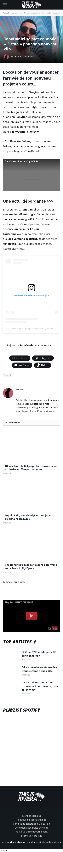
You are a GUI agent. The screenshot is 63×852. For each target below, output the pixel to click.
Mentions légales (31, 815)
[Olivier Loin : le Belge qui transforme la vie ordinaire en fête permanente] (31, 446)
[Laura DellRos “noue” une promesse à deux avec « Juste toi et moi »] (11, 686)
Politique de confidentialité (31, 819)
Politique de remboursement (32, 831)
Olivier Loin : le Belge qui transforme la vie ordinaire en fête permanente (31, 467)
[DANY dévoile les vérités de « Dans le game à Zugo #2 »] (11, 670)
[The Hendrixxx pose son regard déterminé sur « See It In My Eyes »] (31, 545)
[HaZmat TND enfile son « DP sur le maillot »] (11, 655)
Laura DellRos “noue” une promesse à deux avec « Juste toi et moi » (40, 686)
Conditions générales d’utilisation (31, 823)
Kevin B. (17, 56)
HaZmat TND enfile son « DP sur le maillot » (39, 653)
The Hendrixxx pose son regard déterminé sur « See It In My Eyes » (31, 566)
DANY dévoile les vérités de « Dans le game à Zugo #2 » (40, 669)
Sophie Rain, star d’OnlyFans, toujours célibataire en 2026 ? (28, 517)
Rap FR (7, 375)
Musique (14, 13)
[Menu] (5, 4)
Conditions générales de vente (31, 827)
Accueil (6, 13)
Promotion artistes (31, 835)
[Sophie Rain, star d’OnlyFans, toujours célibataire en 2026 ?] (31, 495)
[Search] (58, 4)
